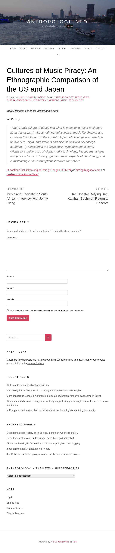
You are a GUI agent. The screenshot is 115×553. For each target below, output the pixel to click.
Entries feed (13, 503)
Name (10, 276)
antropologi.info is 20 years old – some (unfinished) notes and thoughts (44, 390)
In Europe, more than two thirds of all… (57, 433)
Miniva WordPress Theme (64, 542)
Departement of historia (19, 438)
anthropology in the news (72, 97)
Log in (10, 497)
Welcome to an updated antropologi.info (28, 385)
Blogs (88, 49)
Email (10, 288)
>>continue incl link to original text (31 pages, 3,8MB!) (39, 170)
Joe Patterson (14, 454)
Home (12, 49)
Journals (75, 49)
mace (10, 448)
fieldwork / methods (46, 100)
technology (76, 100)
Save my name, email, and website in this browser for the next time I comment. (46, 310)
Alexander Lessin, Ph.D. (20, 443)
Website (11, 299)
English (35, 49)
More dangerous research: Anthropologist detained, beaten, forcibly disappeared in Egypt (54, 396)
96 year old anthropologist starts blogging (58, 443)
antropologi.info (57, 21)
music (64, 100)
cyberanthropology (19, 100)
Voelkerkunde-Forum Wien (22, 174)
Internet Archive (35, 363)
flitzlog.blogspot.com (88, 170)
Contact (101, 49)
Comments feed (15, 508)
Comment (12, 237)
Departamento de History (20, 433)
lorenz (41, 97)
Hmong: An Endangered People (33, 448)
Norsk (23, 49)
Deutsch (49, 49)
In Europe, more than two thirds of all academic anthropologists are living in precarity (51, 410)
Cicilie (62, 49)
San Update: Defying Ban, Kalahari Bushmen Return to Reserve (88, 196)
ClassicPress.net (16, 513)
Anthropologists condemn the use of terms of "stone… (53, 454)
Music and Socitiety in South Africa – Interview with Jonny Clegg (27, 196)
